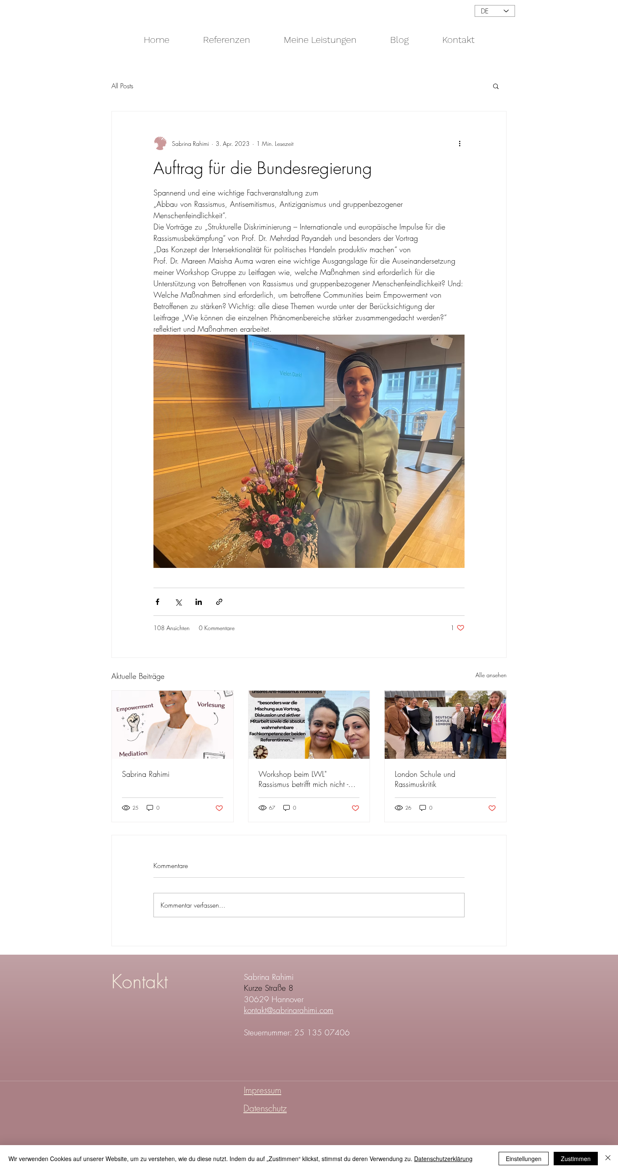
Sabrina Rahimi (145, 774)
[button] (496, 85)
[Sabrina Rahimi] (172, 725)
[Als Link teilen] (219, 602)
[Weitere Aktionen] (459, 143)
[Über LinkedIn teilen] (199, 602)
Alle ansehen (491, 675)
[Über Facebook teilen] (157, 602)
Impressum (262, 1090)
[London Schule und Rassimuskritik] (445, 725)
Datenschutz (265, 1108)
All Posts (122, 85)
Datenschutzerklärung (443, 1158)
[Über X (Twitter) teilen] (178, 602)
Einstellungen (523, 1158)
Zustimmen (576, 1158)
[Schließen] (608, 1158)
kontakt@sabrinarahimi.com (288, 1010)
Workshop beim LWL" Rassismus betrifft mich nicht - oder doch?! (303, 779)
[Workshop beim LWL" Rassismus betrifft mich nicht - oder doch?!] (309, 725)
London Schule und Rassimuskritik (425, 779)
